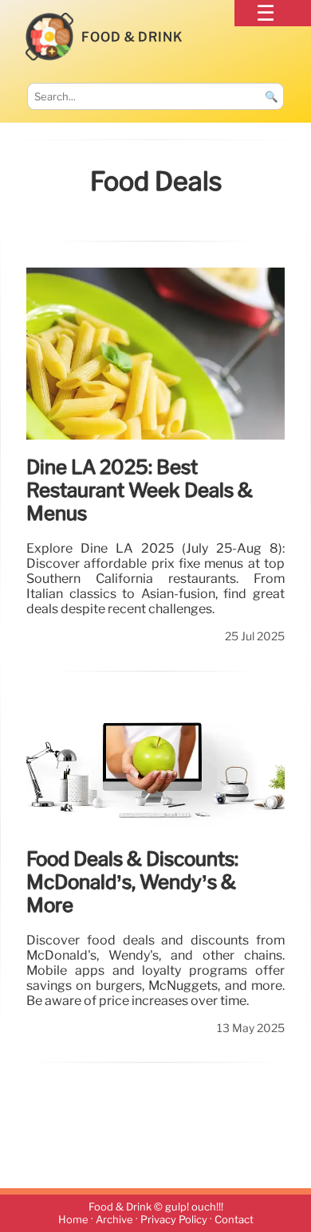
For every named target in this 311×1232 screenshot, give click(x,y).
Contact (234, 1220)
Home (73, 1220)
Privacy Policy (173, 1220)
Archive (114, 1220)
